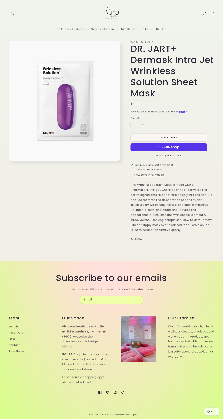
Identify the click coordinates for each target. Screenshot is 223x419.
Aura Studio (16, 351)
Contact (14, 345)
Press (12, 338)
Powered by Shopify (127, 414)
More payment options (169, 155)
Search (13, 326)
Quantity (135, 118)
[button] (12, 13)
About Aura (16, 332)
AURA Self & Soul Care (105, 414)
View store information (149, 175)
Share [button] (138, 239)
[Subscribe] (139, 300)
